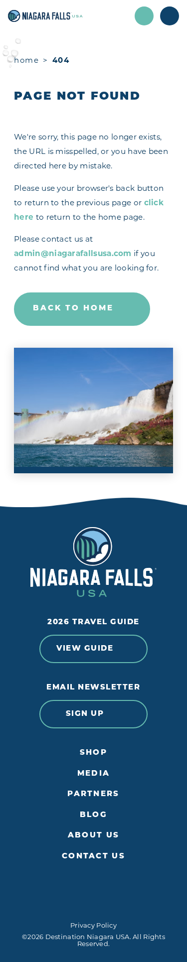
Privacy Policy (93, 926)
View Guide (84, 649)
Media (93, 774)
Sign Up (85, 714)
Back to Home (73, 308)
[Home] (68, 16)
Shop (93, 753)
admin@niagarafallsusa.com (73, 254)
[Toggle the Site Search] (144, 15)
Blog (93, 815)
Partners (93, 794)
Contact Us (93, 856)
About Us (93, 835)
